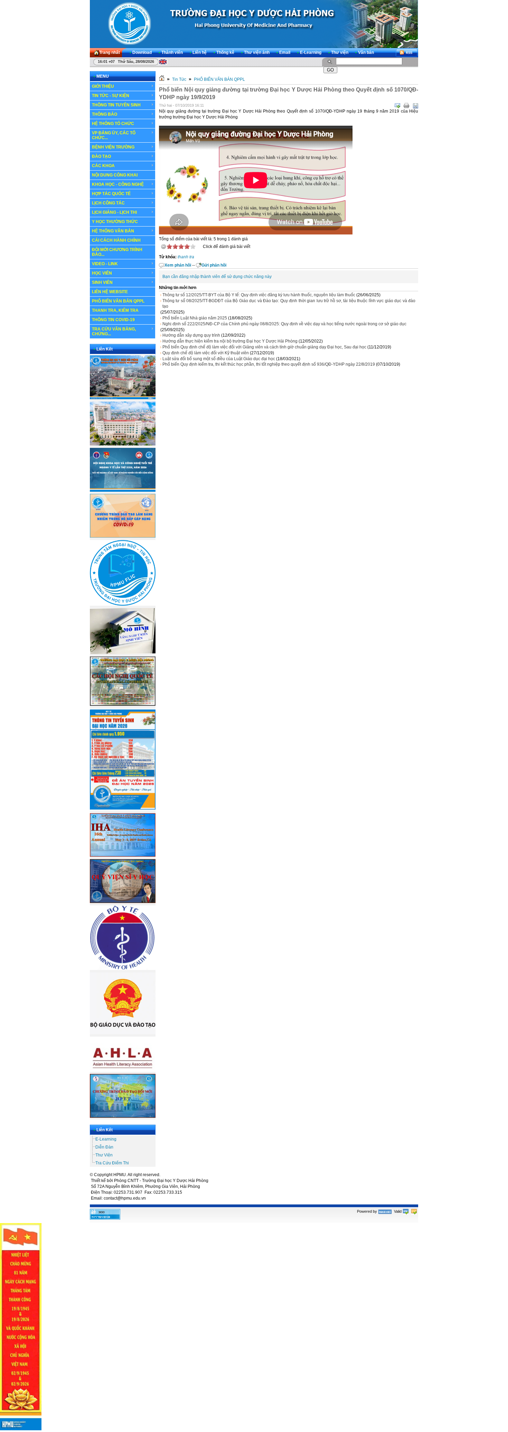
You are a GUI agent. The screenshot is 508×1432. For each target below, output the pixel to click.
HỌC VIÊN (102, 273)
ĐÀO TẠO (101, 156)
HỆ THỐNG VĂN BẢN (113, 231)
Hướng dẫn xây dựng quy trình (191, 335)
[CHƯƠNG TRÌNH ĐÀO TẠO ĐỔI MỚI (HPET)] (123, 1116)
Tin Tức (179, 79)
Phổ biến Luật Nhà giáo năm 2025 (194, 318)
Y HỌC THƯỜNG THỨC (115, 221)
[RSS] (406, 52)
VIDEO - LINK (105, 263)
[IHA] (123, 855)
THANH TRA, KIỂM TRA (115, 310)
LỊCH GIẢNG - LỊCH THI (114, 212)
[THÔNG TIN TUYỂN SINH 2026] (123, 809)
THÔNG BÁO (104, 114)
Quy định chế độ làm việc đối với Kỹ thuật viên (205, 352)
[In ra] (406, 105)
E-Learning (105, 1139)
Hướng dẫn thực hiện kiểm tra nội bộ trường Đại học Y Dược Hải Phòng (230, 341)
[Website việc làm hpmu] (123, 444)
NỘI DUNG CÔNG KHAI (115, 175)
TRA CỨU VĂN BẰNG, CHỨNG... (114, 331)
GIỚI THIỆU (103, 86)
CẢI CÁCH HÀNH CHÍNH (116, 240)
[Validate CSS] (414, 1211)
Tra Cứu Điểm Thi (112, 1163)
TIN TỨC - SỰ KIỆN (110, 95)
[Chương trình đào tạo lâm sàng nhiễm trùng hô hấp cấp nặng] (123, 536)
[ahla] (123, 1070)
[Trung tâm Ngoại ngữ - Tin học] (123, 604)
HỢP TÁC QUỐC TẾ (111, 193)
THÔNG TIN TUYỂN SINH (116, 105)
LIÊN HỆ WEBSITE (110, 291)
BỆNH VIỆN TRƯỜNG (113, 147)
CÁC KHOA (103, 165)
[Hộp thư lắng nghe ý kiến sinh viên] (123, 652)
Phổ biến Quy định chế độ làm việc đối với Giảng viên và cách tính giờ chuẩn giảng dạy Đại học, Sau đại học (264, 347)
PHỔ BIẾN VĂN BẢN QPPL (118, 301)
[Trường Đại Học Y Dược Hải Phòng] (254, 23)
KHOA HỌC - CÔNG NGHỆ (118, 184)
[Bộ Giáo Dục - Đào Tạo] (123, 1032)
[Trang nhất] (161, 79)
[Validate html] (406, 1211)
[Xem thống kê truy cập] (105, 1218)
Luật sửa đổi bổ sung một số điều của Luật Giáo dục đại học (218, 358)
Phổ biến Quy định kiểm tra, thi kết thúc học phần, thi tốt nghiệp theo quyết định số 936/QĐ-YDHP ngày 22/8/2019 (268, 364)
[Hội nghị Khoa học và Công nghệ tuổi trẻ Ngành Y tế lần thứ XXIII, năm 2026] (123, 490)
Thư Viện (104, 1155)
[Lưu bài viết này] (415, 105)
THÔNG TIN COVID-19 (113, 319)
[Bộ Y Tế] (123, 968)
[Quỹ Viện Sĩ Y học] (123, 901)
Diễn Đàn (104, 1147)
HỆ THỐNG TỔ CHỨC (113, 123)
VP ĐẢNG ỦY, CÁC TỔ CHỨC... (113, 135)
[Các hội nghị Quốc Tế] (123, 704)
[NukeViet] (385, 1211)
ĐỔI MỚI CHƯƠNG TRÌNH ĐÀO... (117, 252)
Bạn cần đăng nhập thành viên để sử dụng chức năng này (217, 276)
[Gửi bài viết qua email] (397, 105)
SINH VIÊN (102, 282)
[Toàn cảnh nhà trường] (123, 397)
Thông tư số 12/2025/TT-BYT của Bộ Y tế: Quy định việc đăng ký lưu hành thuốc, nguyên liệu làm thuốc (258, 294)
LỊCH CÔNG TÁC (108, 203)
